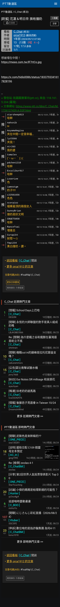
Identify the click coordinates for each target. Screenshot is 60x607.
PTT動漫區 (6, 12)
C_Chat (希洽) (21, 12)
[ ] (14, 314)
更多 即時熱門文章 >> (30, 541)
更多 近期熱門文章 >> (30, 416)
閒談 (21, 260)
